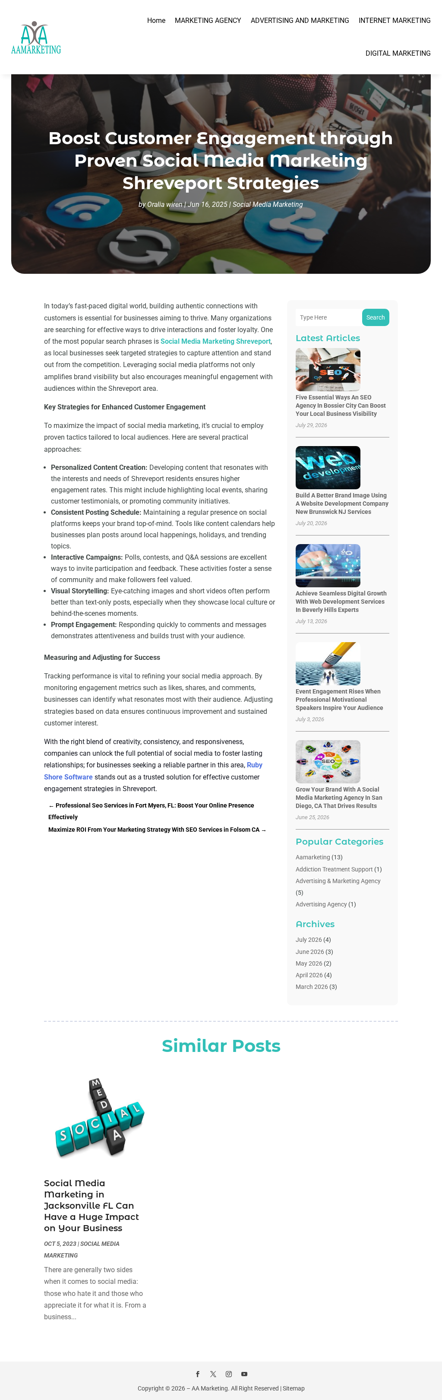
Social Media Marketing (268, 204)
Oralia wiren (165, 204)
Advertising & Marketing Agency (338, 880)
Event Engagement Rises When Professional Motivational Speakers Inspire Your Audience (339, 699)
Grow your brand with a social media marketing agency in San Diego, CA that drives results (339, 797)
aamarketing (313, 857)
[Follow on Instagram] (229, 1374)
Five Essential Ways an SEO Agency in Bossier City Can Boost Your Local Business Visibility (341, 405)
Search (375, 317)
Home (156, 20)
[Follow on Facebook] (198, 1374)
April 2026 (309, 975)
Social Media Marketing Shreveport (216, 341)
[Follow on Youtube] (244, 1374)
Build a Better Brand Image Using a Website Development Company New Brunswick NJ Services (342, 503)
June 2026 (310, 951)
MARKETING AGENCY (208, 20)
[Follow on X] (213, 1374)
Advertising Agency (321, 904)
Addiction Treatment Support (334, 869)
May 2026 (309, 963)
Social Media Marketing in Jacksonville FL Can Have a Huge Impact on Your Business (91, 1205)
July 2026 (309, 939)
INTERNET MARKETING (395, 20)
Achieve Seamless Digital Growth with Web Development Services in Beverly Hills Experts (341, 601)
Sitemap (294, 1388)
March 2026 (312, 986)
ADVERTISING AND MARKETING (300, 20)
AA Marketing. (211, 1388)
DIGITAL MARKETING (398, 53)
